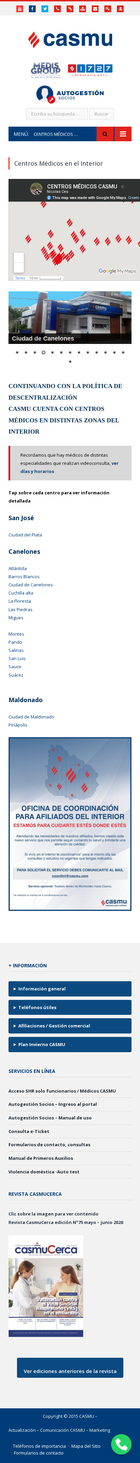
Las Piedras (20, 609)
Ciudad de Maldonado (31, 717)
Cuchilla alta (20, 593)
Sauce (14, 666)
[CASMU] (70, 38)
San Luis (17, 658)
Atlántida (17, 568)
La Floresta (19, 601)
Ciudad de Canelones (30, 585)
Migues (15, 618)
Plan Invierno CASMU (41, 1044)
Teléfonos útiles (37, 1007)
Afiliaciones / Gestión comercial (54, 1026)
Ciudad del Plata (25, 535)
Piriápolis (18, 725)
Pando (15, 642)
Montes (16, 634)
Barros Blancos (24, 576)
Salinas (16, 650)
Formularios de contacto (39, 1453)
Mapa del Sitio (86, 1446)
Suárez (15, 675)
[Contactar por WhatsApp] (121, 1444)
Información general (42, 989)
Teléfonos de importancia (39, 1446)
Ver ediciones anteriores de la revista (70, 1371)
